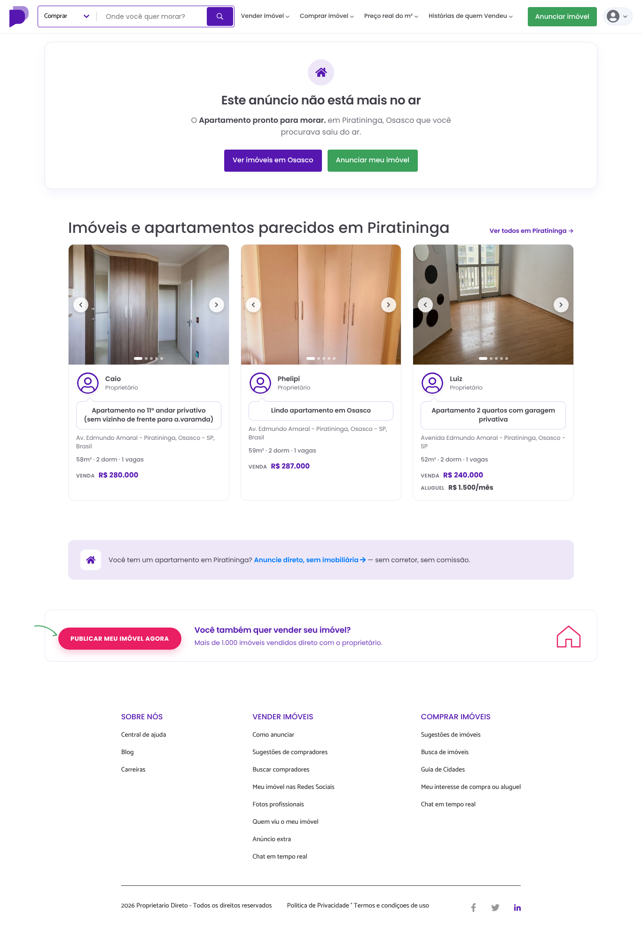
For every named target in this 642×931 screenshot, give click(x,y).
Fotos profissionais (278, 805)
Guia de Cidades (443, 770)
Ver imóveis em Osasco (273, 160)
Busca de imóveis (445, 752)
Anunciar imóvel (562, 16)
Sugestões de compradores (290, 752)
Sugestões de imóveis (451, 735)
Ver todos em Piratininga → (532, 230)
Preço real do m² (388, 16)
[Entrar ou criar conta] (618, 16)
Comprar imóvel (324, 16)
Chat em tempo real (279, 857)
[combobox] (152, 16)
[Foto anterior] (80, 304)
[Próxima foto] (216, 304)
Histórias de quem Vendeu (468, 16)
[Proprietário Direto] (20, 16)
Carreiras (133, 770)
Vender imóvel (262, 16)
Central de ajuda (143, 735)
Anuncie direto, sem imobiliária (307, 560)
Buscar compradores (280, 770)
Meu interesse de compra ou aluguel (471, 787)
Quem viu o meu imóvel (285, 822)
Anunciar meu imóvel (373, 160)
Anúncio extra (271, 839)
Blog (127, 752)
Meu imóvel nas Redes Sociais (293, 787)
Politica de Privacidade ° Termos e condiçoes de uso (358, 906)
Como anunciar (273, 735)
